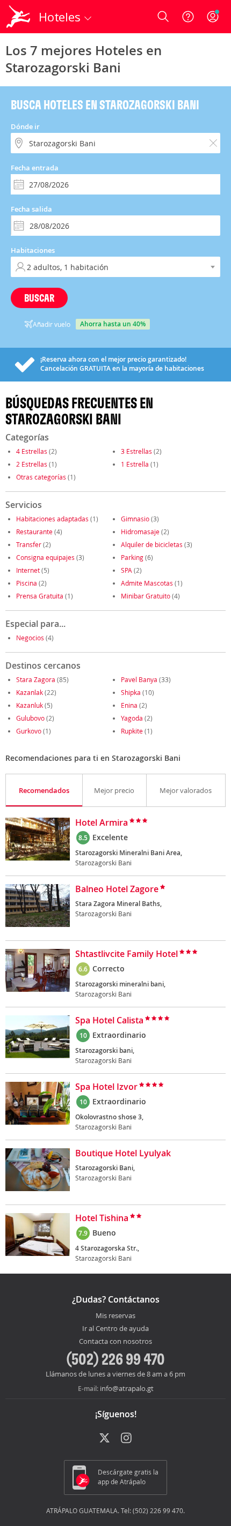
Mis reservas (115, 1316)
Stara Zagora (35, 679)
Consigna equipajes (45, 557)
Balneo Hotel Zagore (116, 889)
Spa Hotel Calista (109, 1020)
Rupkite (132, 731)
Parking (132, 557)
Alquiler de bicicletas (152, 544)
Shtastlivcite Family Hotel (126, 954)
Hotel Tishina (101, 1218)
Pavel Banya (139, 679)
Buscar (39, 297)
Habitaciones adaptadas (52, 518)
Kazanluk (29, 705)
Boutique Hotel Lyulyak (123, 1153)
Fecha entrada (35, 167)
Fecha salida (31, 209)
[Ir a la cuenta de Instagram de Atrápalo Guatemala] (127, 1438)
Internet (28, 570)
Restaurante (34, 531)
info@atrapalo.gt (127, 1388)
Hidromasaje (140, 531)
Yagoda (132, 718)
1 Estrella (135, 464)
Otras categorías (41, 477)
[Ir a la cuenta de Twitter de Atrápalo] (104, 1438)
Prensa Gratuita (39, 596)
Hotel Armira (101, 823)
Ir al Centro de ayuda (115, 1329)
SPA (126, 570)
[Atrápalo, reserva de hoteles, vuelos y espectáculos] (18, 16)
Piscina (26, 583)
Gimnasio (135, 518)
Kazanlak (29, 692)
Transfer (28, 544)
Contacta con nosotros (115, 1341)
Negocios (30, 637)
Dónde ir (25, 126)
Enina (129, 705)
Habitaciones (33, 250)
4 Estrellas (31, 451)
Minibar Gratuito (145, 596)
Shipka (131, 692)
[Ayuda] (188, 16)
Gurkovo (28, 731)
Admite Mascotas (147, 583)
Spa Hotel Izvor (106, 1087)
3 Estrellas (136, 451)
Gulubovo (30, 718)
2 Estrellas (31, 464)
